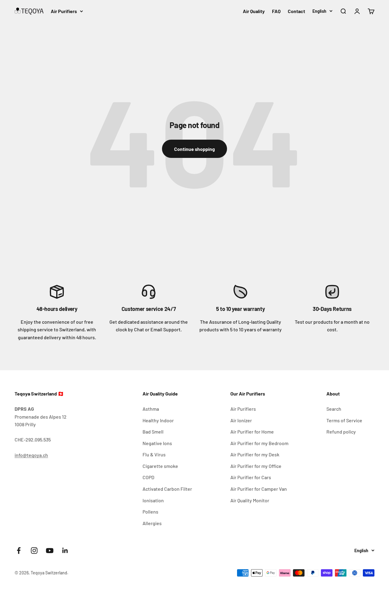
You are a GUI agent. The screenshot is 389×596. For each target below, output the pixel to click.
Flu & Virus (154, 454)
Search (333, 409)
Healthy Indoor (158, 420)
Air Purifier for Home (252, 431)
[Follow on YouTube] (50, 550)
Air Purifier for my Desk (254, 454)
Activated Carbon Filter (167, 489)
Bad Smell (153, 431)
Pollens (150, 511)
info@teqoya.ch (31, 455)
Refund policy (341, 431)
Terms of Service (344, 420)
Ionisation (153, 500)
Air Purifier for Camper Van (258, 489)
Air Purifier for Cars (250, 477)
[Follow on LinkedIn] (65, 550)
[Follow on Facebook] (19, 550)
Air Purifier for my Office (255, 466)
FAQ (276, 11)
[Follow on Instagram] (34, 550)
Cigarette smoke (160, 466)
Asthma (151, 409)
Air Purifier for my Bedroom (259, 443)
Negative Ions (157, 443)
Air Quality (254, 11)
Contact (296, 11)
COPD (148, 477)
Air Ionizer (241, 420)
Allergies (152, 523)
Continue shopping (194, 149)
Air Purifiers (64, 11)
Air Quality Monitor (249, 500)
